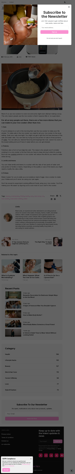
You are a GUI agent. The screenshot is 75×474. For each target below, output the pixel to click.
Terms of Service (9, 465)
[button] (31, 458)
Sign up (54, 32)
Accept (6, 470)
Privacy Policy (26, 464)
